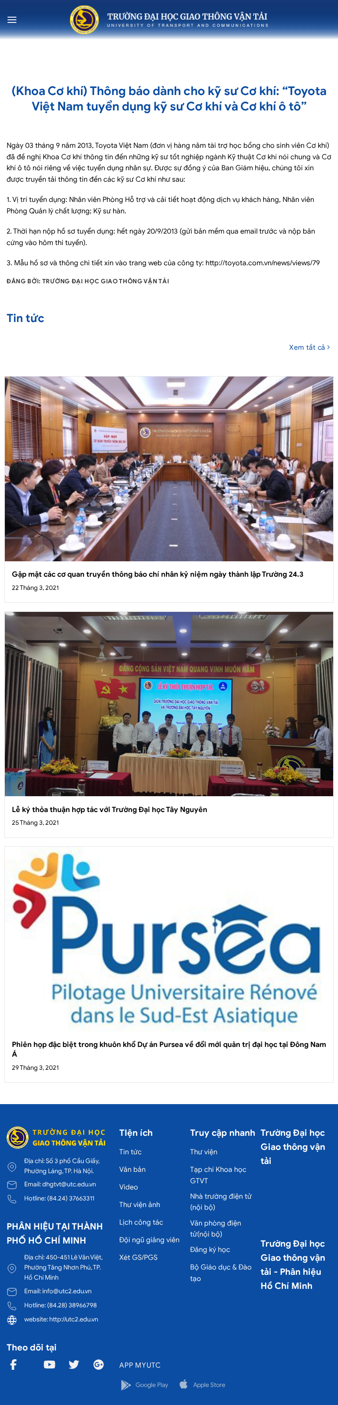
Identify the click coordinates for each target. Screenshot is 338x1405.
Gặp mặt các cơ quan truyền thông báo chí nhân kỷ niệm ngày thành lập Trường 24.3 (157, 574)
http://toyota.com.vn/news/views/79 (263, 263)
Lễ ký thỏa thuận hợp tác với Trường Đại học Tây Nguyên (109, 809)
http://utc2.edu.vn (73, 1319)
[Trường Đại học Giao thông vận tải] (169, 20)
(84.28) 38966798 (72, 1305)
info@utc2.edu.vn (67, 1291)
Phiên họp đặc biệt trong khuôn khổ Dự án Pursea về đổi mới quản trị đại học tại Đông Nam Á (169, 1049)
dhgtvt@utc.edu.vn (69, 1184)
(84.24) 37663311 (70, 1198)
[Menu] (12, 19)
